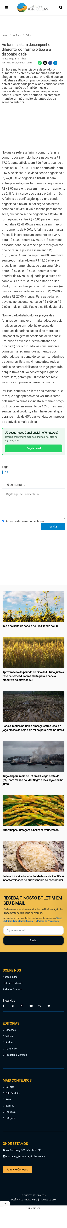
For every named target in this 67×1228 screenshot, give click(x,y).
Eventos (9, 1105)
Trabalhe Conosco (12, 989)
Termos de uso (48, 1200)
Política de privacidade (24, 1200)
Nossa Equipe (10, 977)
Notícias (9, 1087)
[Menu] (6, 7)
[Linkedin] (55, 63)
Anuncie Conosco (17, 1169)
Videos (9, 1036)
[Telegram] (49, 1005)
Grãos (7, 472)
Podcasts (10, 1042)
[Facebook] (50, 63)
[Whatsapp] (40, 63)
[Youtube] (31, 1005)
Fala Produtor (12, 1093)
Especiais (10, 1112)
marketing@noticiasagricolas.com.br (26, 1156)
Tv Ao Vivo (11, 1048)
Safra (8, 1099)
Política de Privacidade (48, 921)
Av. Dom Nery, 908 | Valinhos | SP (23, 1150)
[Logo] (32, 7)
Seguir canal (34, 448)
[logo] (12, 1180)
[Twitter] (45, 63)
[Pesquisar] (60, 7)
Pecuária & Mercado (16, 1054)
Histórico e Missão (12, 983)
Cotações (10, 1030)
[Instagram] (22, 1005)
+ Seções (10, 1118)
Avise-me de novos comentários (24, 521)
